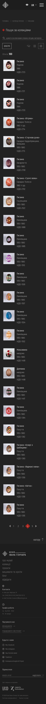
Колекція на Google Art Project (14, 661)
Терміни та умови (23, 698)
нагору (36, 539)
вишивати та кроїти (12, 571)
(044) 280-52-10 (20, 595)
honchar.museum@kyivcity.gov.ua (17, 598)
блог (4, 575)
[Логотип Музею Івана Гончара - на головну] (5, 5)
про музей (7, 560)
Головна (5, 21)
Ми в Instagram (10, 649)
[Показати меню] (42, 4)
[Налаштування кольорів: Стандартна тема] (27, 5)
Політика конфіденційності (9, 698)
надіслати (37, 675)
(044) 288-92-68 (10, 595)
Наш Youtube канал (11, 653)
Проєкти (6, 568)
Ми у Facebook (9, 645)
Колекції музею (18, 21)
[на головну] (23, 553)
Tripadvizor (8, 657)
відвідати (6, 579)
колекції (6, 564)
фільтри (7, 46)
